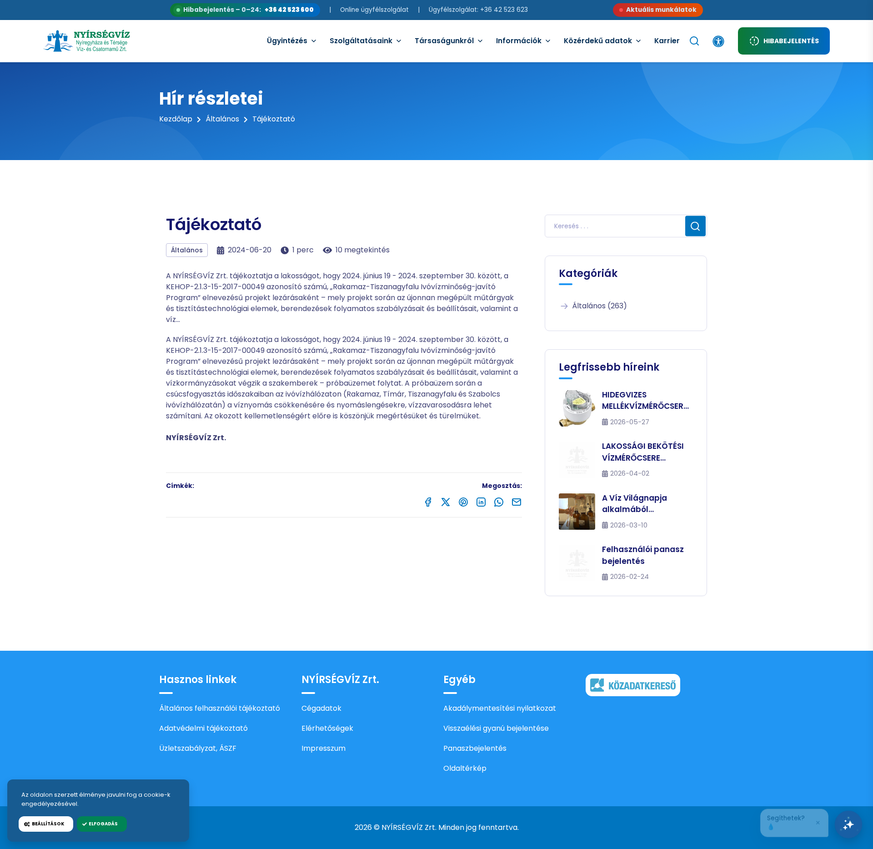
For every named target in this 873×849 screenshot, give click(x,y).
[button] (794, 820)
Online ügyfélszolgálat (374, 9)
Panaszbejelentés (475, 748)
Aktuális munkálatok (661, 9)
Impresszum (323, 748)
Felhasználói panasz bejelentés (643, 555)
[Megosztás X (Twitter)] (445, 501)
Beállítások (47, 823)
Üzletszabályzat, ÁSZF (197, 748)
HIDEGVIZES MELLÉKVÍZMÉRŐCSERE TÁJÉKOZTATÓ (644, 400)
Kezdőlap (175, 119)
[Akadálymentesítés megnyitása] (718, 41)
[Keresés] (694, 40)
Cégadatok (321, 708)
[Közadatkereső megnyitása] (633, 684)
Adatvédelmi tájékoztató (203, 728)
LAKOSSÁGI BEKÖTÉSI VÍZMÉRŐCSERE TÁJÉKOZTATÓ (643, 452)
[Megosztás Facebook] (427, 501)
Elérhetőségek (327, 728)
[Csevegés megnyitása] (848, 824)
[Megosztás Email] (516, 501)
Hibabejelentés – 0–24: (248, 9)
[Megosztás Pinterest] (463, 501)
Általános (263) (599, 306)
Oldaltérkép (465, 768)
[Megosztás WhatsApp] (498, 501)
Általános (222, 119)
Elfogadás (102, 823)
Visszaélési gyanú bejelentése (496, 728)
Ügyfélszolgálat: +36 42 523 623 (478, 9)
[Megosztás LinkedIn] (481, 501)
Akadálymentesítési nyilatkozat (499, 708)
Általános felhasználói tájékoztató (219, 708)
